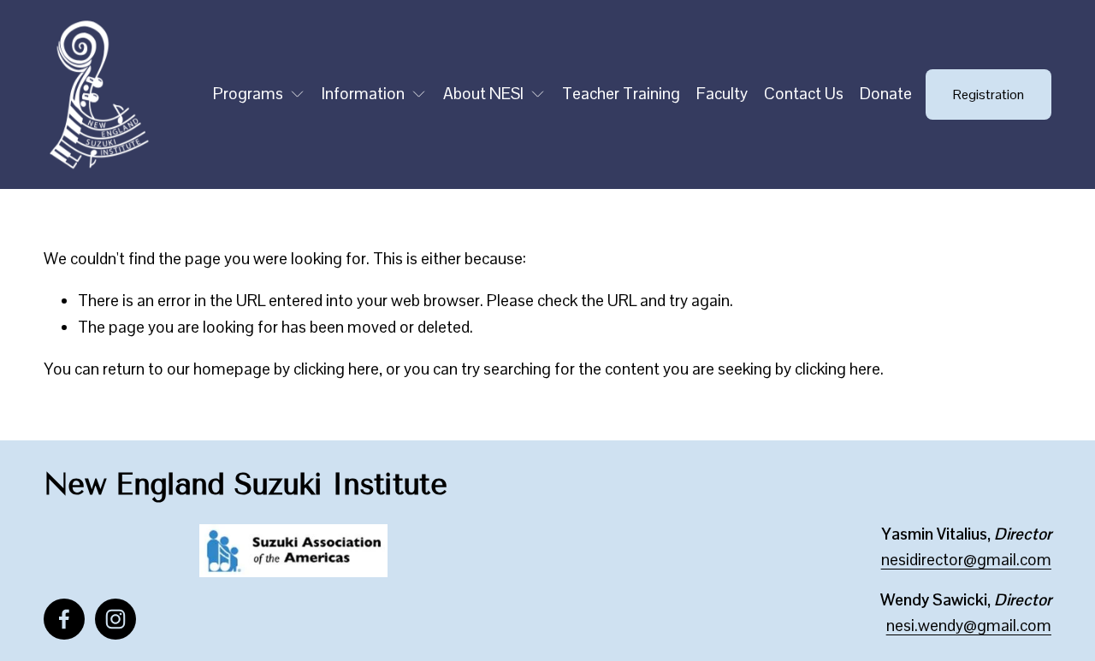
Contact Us (803, 93)
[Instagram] (115, 619)
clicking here (336, 369)
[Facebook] (64, 619)
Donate (886, 93)
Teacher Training (621, 93)
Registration (988, 94)
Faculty (722, 93)
